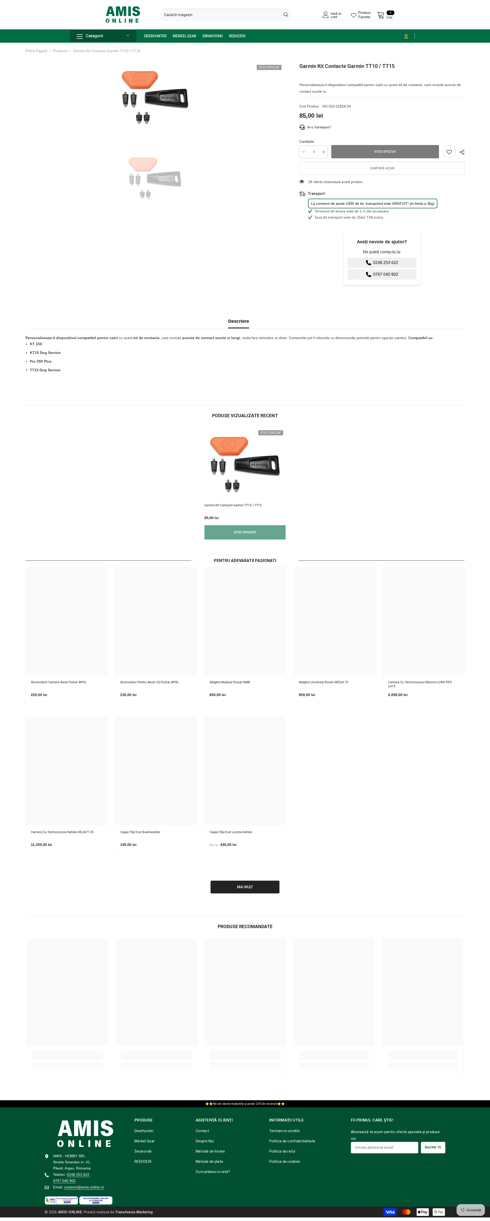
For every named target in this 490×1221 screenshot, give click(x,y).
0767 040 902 (385, 274)
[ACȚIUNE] (460, 152)
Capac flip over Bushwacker (140, 832)
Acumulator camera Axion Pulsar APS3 (58, 682)
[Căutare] (226, 14)
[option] (155, 97)
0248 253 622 (385, 262)
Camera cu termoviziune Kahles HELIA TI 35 (62, 832)
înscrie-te (433, 1147)
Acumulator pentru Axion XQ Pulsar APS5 (149, 682)
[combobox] (220, 14)
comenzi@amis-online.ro (84, 1187)
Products (60, 51)
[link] (68, 1055)
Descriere (238, 321)
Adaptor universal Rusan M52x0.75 (323, 682)
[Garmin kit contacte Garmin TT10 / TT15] (245, 464)
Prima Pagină (36, 51)
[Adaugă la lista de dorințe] (449, 152)
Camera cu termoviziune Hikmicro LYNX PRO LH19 (420, 684)
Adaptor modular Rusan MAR (230, 682)
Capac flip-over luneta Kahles (231, 832)
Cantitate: (307, 141)
